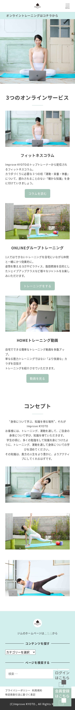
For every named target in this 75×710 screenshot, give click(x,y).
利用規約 (37, 690)
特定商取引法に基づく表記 (20, 694)
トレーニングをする (37, 286)
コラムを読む (37, 193)
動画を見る (37, 378)
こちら (48, 633)
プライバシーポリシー (17, 690)
